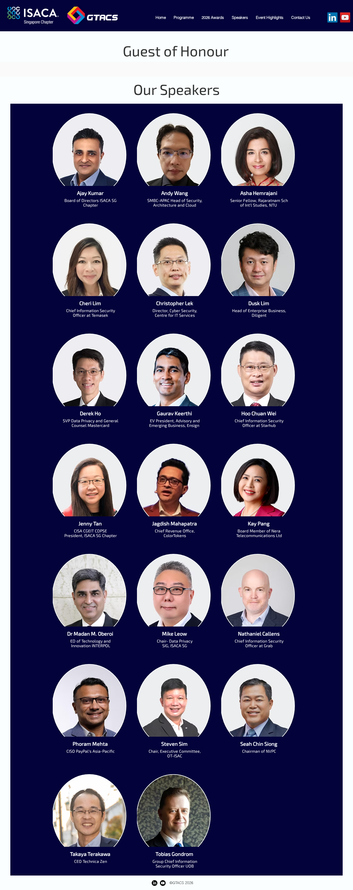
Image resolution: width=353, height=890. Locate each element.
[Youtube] (163, 883)
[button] (300, 17)
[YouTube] (345, 17)
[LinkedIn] (332, 17)
